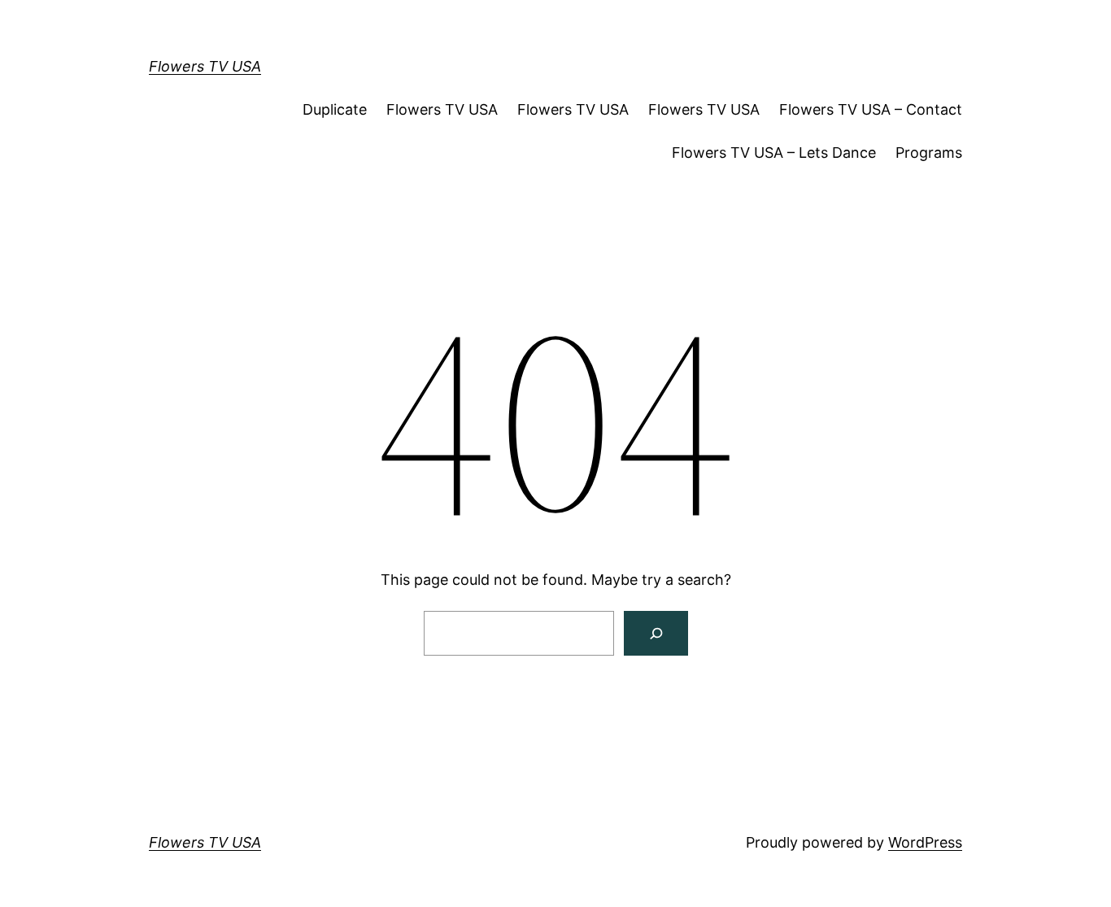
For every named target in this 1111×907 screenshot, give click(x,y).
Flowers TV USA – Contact (870, 109)
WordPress (925, 842)
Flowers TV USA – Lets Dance (774, 152)
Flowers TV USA (205, 66)
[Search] (656, 633)
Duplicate (335, 109)
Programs (928, 152)
